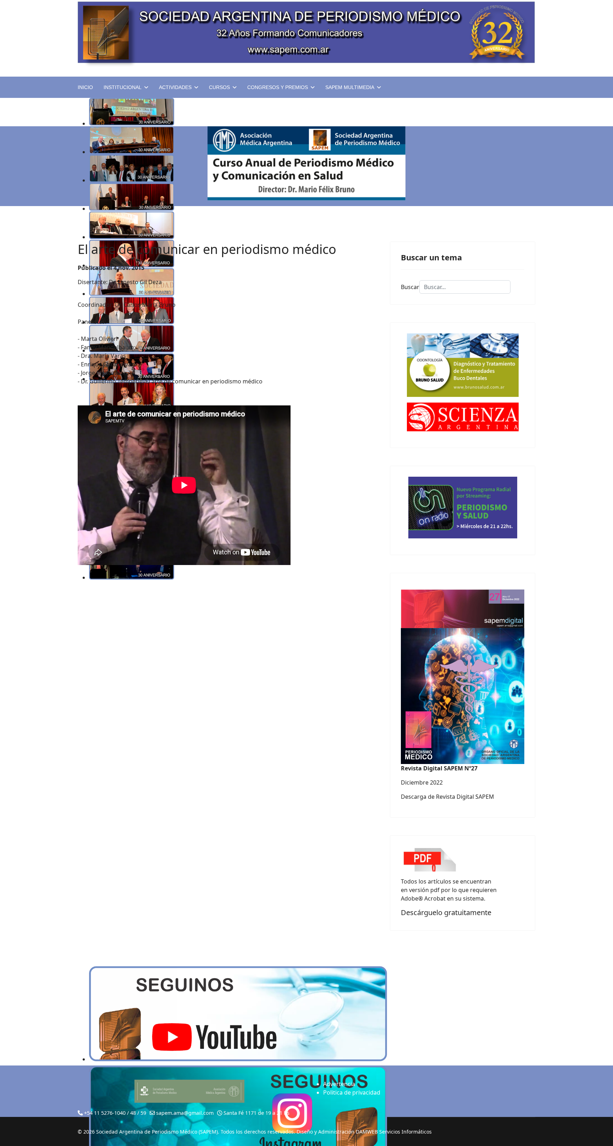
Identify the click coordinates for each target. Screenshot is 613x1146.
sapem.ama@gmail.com (185, 1112)
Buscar (410, 287)
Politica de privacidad (351, 1092)
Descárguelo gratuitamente (446, 912)
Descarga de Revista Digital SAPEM (447, 797)
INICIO (85, 87)
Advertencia (339, 1084)
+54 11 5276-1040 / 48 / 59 (115, 1112)
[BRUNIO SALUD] (462, 365)
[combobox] (464, 287)
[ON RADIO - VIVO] (462, 507)
